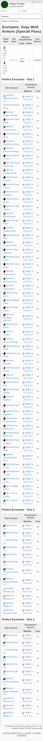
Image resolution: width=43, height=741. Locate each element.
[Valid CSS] (36, 733)
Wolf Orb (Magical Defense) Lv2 (10, 691)
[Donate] (7, 733)
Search (20, 11)
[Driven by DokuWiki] (21, 735)
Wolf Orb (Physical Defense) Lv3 (10, 572)
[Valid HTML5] (26, 733)
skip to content (37, 2)
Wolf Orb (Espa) (12, 405)
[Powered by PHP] (16, 733)
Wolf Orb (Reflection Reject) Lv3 (10, 98)
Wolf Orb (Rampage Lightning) (8, 317)
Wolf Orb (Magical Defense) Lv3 (10, 581)
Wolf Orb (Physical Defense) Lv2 (10, 681)
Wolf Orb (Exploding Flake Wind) (10, 457)
